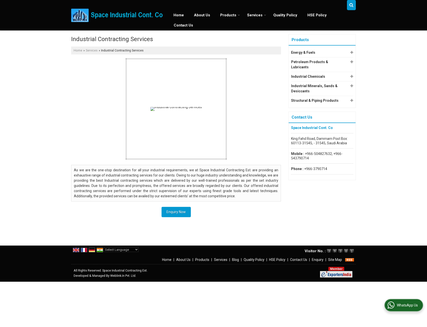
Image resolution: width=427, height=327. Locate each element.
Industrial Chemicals (308, 76)
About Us (202, 15)
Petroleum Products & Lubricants (309, 64)
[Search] (351, 5)
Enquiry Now (176, 212)
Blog (235, 260)
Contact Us (183, 25)
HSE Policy (317, 15)
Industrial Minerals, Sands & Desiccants (314, 88)
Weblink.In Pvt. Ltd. (123, 275)
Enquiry (317, 260)
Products (228, 15)
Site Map (335, 260)
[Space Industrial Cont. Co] (117, 15)
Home (178, 15)
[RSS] (349, 260)
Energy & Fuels (303, 52)
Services (254, 15)
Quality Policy (285, 15)
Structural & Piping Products (315, 100)
